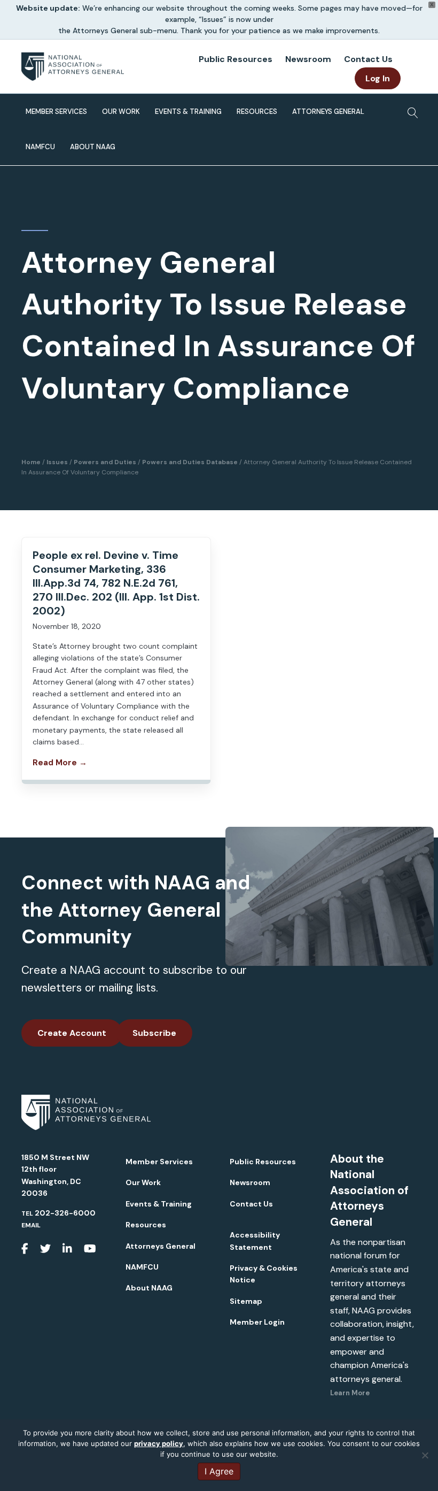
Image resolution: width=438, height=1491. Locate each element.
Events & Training (188, 111)
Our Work (121, 111)
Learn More (350, 1392)
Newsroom (308, 59)
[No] (424, 1455)
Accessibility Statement (255, 1240)
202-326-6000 (65, 1213)
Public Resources (235, 59)
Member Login (257, 1322)
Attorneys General (328, 111)
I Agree (219, 1471)
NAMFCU (40, 146)
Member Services (56, 111)
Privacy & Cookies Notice (264, 1274)
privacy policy (158, 1443)
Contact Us (368, 59)
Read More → (60, 762)
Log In (377, 78)
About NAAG (92, 146)
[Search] (410, 109)
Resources (257, 111)
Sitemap (246, 1301)
